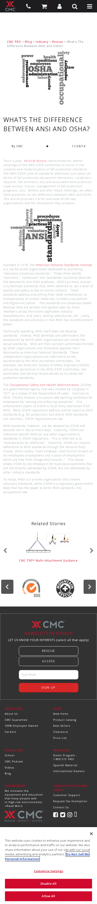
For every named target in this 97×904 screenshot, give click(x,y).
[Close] (91, 834)
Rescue (57, 42)
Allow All (48, 896)
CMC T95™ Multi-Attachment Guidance (48, 561)
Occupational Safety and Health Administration (44, 385)
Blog (28, 42)
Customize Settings (48, 871)
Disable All (48, 883)
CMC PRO (14, 42)
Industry (42, 42)
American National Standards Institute (64, 265)
